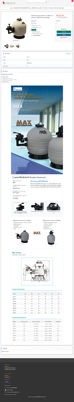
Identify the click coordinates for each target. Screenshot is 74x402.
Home (11, 8)
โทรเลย (64, 34)
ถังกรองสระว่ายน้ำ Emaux (26, 8)
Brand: (32, 20)
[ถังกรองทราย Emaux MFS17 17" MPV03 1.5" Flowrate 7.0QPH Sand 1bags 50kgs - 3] (17, 45)
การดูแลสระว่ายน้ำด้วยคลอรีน (9, 367)
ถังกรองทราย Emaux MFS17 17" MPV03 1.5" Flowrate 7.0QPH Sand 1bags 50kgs (48, 8)
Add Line (64, 31)
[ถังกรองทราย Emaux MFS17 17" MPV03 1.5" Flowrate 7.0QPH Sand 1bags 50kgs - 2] (12, 45)
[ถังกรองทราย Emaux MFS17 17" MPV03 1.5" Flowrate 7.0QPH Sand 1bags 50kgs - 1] (6, 45)
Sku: (32, 21)
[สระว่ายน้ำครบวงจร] (13, 3)
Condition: (33, 25)
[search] (46, 1)
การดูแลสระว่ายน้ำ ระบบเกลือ (9, 369)
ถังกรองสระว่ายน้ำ (17, 8)
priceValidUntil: (34, 27)
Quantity (58, 20)
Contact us (6, 366)
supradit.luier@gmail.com (14, 392)
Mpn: (32, 23)
